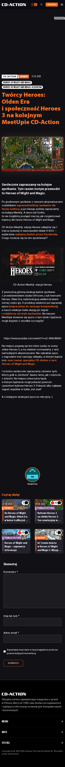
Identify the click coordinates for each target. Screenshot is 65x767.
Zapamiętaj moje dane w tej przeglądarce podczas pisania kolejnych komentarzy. (32, 651)
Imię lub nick (11, 616)
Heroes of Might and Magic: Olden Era (22, 87)
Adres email (11, 632)
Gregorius (32, 484)
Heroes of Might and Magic (17, 83)
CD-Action (9, 76)
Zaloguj (51, 4)
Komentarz (10, 571)
